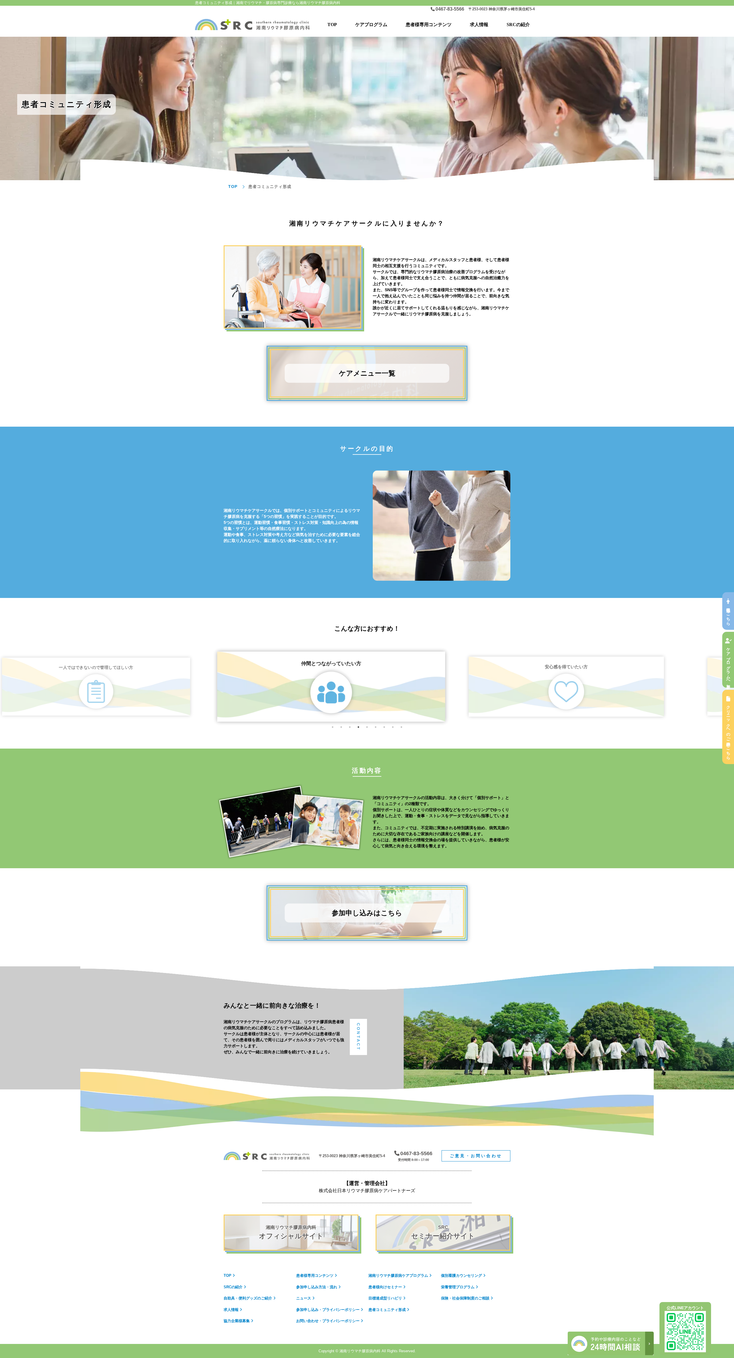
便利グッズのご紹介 (248, 1298)
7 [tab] (384, 727)
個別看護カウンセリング (461, 1275)
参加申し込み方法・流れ (316, 1287)
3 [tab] (350, 727)
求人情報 (479, 24)
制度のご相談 (465, 1298)
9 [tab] (401, 727)
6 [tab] (375, 727)
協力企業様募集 (237, 1321)
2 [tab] (341, 727)
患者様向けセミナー (385, 1287)
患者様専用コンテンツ (429, 24)
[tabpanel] (367, 686)
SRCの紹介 (518, 24)
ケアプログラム (398, 1275)
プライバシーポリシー (328, 1310)
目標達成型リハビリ (385, 1298)
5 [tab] (367, 727)
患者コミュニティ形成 (387, 1310)
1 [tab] (332, 727)
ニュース (303, 1298)
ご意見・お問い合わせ (476, 1155)
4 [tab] (358, 727)
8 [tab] (393, 727)
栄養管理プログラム (458, 1287)
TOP (332, 24)
